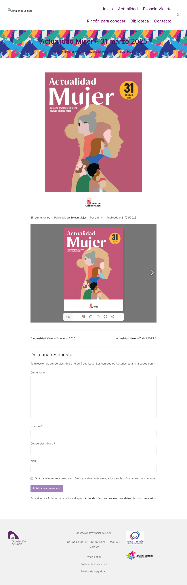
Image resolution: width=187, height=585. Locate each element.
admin (98, 217)
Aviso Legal (94, 556)
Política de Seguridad (93, 571)
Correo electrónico (42, 443)
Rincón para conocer (106, 21)
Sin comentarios (40, 217)
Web (33, 460)
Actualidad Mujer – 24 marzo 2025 (54, 338)
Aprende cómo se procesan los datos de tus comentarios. (121, 498)
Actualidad (128, 8)
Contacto (162, 21)
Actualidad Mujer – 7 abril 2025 (135, 338)
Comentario (38, 372)
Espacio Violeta (157, 8)
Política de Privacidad (94, 564)
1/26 (68, 316)
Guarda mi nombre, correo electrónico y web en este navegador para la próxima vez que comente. (95, 478)
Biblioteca (140, 21)
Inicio (108, 8)
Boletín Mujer (78, 217)
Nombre (36, 426)
